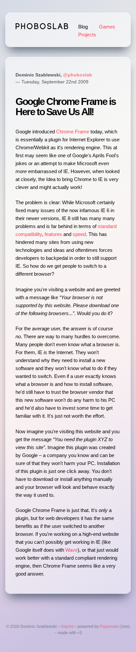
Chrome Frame (72, 131)
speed (79, 234)
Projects (87, 34)
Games (107, 26)
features (53, 234)
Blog (83, 26)
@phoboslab (77, 74)
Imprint (67, 626)
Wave (71, 550)
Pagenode (109, 626)
